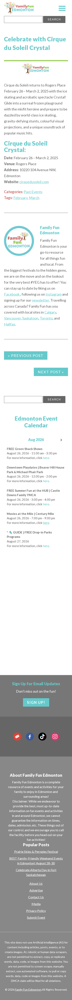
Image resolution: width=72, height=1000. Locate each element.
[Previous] (10, 440)
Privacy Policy (36, 911)
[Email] (17, 737)
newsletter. (41, 300)
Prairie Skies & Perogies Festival (36, 851)
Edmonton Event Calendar (36, 422)
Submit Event (36, 917)
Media (36, 904)
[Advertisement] (36, 623)
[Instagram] (55, 737)
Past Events (33, 192)
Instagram (54, 294)
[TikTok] (42, 737)
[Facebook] (30, 737)
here (46, 458)
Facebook (12, 294)
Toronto (46, 318)
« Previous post (25, 355)
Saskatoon (30, 318)
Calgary (50, 312)
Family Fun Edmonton (28, 989)
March (34, 198)
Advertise (36, 890)
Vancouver (12, 318)
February (20, 198)
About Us (36, 883)
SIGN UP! (36, 702)
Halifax (9, 324)
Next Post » (51, 372)
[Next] (61, 440)
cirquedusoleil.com (34, 182)
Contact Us (36, 897)
